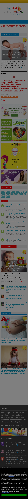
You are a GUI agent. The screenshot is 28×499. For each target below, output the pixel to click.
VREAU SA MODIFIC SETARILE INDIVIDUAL (14, 496)
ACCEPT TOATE (14, 495)
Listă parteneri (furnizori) (5, 492)
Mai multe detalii (11, 476)
